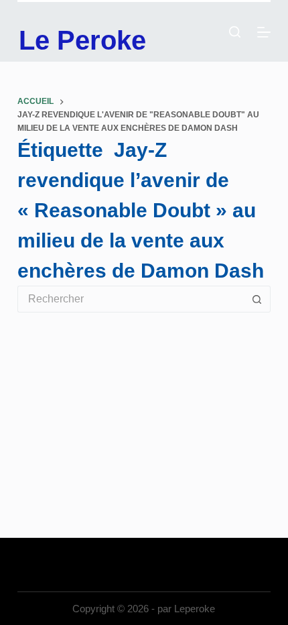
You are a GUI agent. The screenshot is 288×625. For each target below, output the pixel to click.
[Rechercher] (234, 32)
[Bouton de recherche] (257, 299)
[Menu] (264, 32)
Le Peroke (82, 40)
